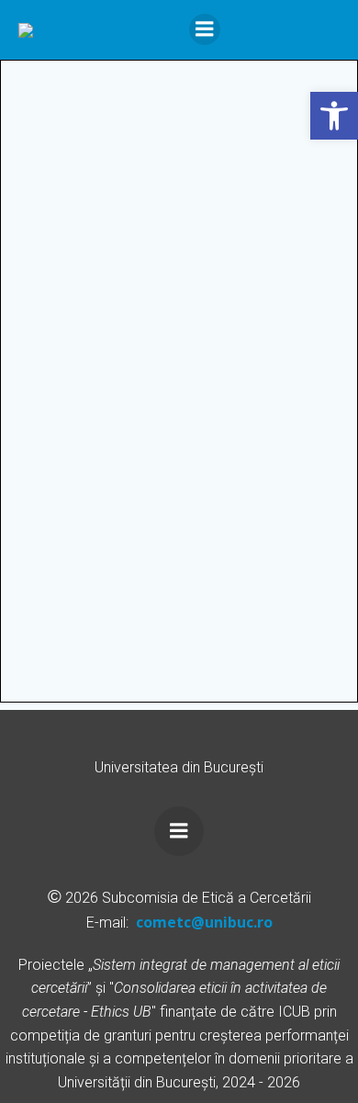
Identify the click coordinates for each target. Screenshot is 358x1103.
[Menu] (204, 29)
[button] (334, 116)
